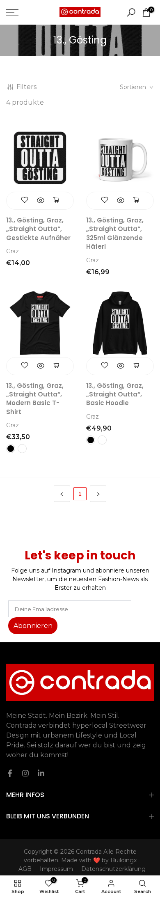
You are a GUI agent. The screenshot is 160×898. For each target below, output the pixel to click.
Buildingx (123, 860)
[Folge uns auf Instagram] (25, 773)
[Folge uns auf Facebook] (10, 773)
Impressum (56, 869)
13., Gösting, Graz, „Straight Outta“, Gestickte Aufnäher (38, 229)
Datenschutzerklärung (113, 869)
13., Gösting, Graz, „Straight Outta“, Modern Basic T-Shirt (35, 398)
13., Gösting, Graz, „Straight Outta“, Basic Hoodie (115, 394)
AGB (25, 869)
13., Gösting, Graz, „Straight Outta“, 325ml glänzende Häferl (115, 233)
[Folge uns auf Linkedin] (41, 773)
